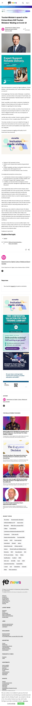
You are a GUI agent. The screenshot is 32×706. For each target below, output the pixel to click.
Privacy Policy (5, 602)
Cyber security (15, 534)
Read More (25, 701)
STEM (23, 560)
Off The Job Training (8, 555)
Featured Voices (5, 635)
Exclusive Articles (6, 633)
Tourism (5, 238)
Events (3, 670)
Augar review (20, 522)
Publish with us (5, 599)
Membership (5, 673)
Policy (16, 555)
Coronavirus (6, 534)
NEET (12, 552)
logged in (13, 286)
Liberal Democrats (8, 546)
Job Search (4, 626)
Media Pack (4, 644)
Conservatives (12, 528)
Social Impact (5, 617)
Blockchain (6, 525)
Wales (5, 569)
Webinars (4, 689)
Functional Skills (21, 537)
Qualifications (7, 557)
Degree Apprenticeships (9, 537)
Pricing (3, 643)
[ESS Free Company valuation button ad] (16, 323)
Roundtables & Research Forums (9, 688)
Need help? (4, 674)
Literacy (6, 549)
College (5, 528)
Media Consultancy (6, 648)
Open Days (4, 686)
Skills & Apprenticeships (7, 615)
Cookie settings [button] (11, 703)
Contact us (4, 597)
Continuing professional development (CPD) (14, 531)
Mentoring (6, 552)
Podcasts (4, 657)
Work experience (13, 569)
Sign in (27, 3)
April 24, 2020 (8, 30)
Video (3, 658)
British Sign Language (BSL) (17, 525)
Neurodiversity (18, 552)
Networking (4, 685)
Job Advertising (5, 647)
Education (4, 610)
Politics (21, 555)
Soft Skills (13, 560)
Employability (5, 613)
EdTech (3, 611)
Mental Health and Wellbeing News (18, 549)
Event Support (5, 650)
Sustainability (19, 563)
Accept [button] (20, 703)
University (24, 566)
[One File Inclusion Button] (16, 153)
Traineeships (17, 566)
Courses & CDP (5, 684)
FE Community (5, 598)
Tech (11, 566)
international (7, 543)
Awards (4, 681)
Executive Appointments (7, 624)
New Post (4, 668)
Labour (19, 543)
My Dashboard (5, 669)
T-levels (6, 566)
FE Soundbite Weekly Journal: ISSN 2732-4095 (12, 636)
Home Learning (17, 540)
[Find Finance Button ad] (16, 342)
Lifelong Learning (18, 546)
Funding (6, 540)
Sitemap (4, 603)
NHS (25, 552)
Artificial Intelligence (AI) (9, 522)
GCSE (11, 540)
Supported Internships (9, 563)
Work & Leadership (6, 614)
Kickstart (14, 543)
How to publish (5, 665)
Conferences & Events (7, 682)
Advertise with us (6, 601)
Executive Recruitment (7, 625)
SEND (20, 557)
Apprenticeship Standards (17, 519)
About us (4, 595)
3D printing (6, 519)
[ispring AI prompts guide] (16, 361)
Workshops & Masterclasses (8, 690)
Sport (18, 560)
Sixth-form (6, 560)
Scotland (14, 557)
